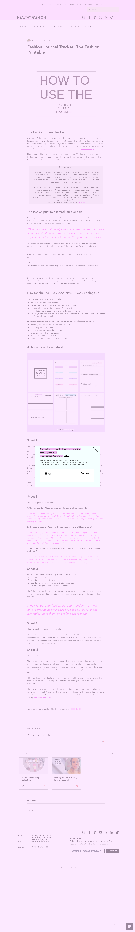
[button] (95, 449)
